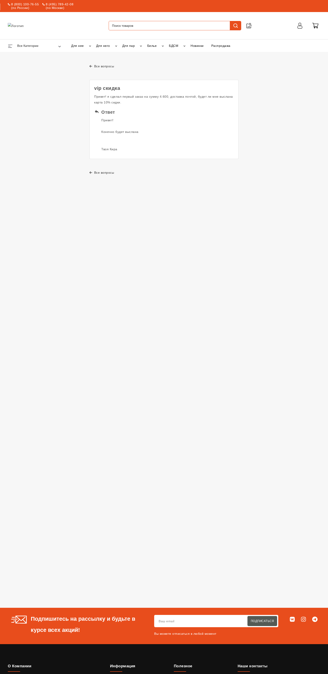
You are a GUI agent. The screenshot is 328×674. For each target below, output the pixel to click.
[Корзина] (315, 26)
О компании (19, 666)
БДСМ (173, 45)
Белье (152, 45)
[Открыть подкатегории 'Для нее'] (90, 45)
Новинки (197, 45)
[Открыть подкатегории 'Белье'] (162, 45)
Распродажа (220, 45)
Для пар (128, 45)
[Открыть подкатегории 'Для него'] (116, 45)
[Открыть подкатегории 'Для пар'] (141, 45)
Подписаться (262, 621)
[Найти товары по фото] (249, 26)
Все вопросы (103, 66)
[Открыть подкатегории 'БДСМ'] (184, 45)
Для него (103, 45)
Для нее (77, 45)
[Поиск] (235, 25)
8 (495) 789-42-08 (60, 4)
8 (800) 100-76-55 (25, 4)
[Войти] (300, 26)
